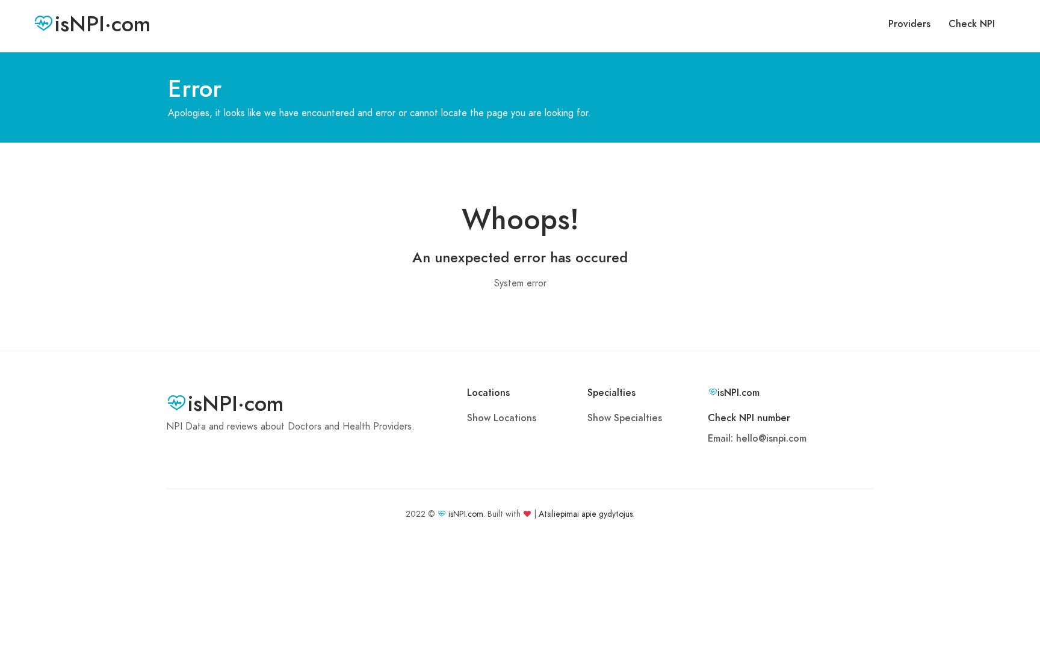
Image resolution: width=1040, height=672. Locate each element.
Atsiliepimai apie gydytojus (586, 514)
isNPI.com (465, 514)
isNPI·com (102, 24)
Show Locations (501, 418)
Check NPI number (749, 418)
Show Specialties (624, 418)
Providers (909, 24)
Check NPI (972, 24)
